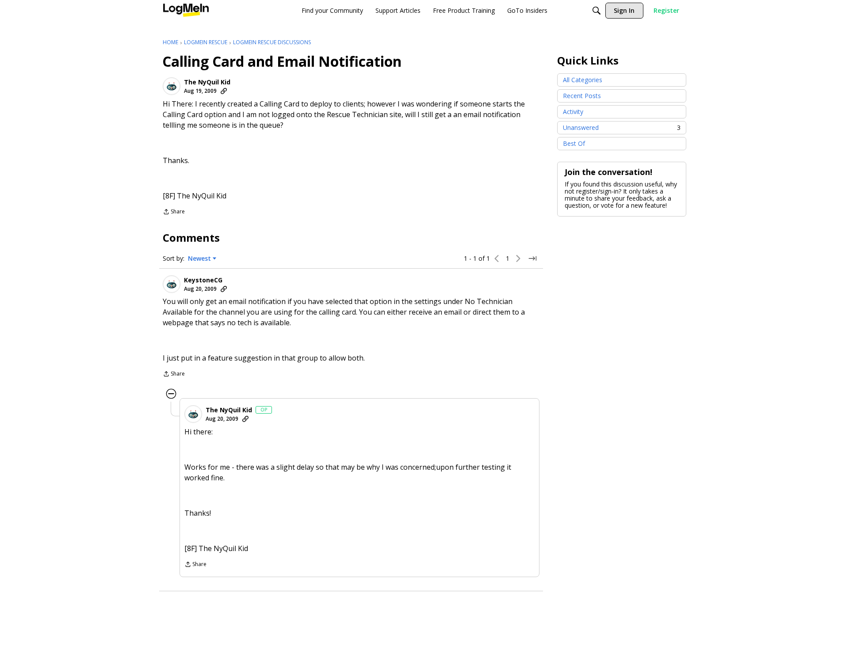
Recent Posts (582, 95)
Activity (573, 111)
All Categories (582, 80)
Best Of (574, 143)
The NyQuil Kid (207, 82)
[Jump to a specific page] (532, 258)
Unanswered (622, 127)
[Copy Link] (223, 91)
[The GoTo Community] (186, 11)
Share (174, 212)
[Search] (596, 11)
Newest (199, 258)
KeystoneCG (203, 280)
